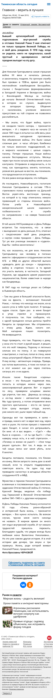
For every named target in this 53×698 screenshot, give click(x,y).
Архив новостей (10, 641)
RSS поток (27, 646)
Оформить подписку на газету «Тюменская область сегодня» (26, 564)
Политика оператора (16, 689)
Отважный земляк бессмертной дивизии (26, 25)
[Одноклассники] (30, 585)
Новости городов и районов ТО (11, 645)
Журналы (27, 641)
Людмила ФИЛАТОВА (11, 17)
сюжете (16, 595)
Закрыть (7, 693)
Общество (6, 15)
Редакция (27, 644)
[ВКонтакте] (23, 585)
